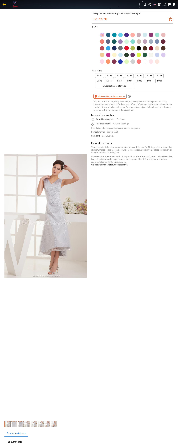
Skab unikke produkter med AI (111, 96)
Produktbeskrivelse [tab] (16, 433)
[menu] (139, 4)
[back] (4, 4)
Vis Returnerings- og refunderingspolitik (109, 165)
